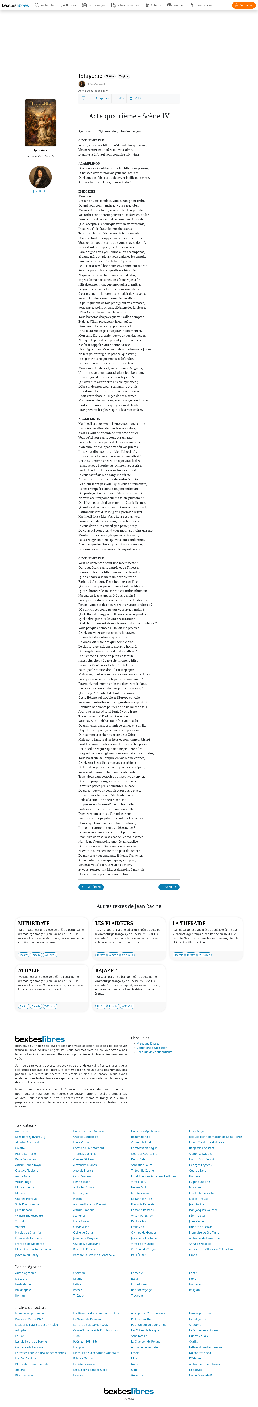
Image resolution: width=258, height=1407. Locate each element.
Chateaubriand (141, 1142)
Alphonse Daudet (200, 1154)
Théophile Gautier (143, 1170)
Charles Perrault (26, 1199)
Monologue (139, 1284)
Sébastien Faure (141, 1165)
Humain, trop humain (29, 1313)
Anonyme (21, 1131)
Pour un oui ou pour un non (149, 1325)
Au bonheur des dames (204, 1364)
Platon (77, 1199)
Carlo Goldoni (82, 1176)
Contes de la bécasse (29, 1347)
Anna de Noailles (200, 1244)
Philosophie (23, 1290)
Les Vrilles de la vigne (145, 1330)
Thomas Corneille (84, 1154)
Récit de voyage (141, 1290)
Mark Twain (81, 1221)
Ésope (193, 1255)
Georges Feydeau (200, 1165)
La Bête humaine (84, 1364)
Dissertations (203, 5)
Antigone (195, 1325)
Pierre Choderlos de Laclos (206, 1142)
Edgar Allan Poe (141, 1199)
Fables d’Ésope (83, 1358)
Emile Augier (197, 1131)
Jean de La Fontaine (144, 1238)
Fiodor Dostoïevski (201, 1159)
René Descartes (25, 1159)
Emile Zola (138, 1227)
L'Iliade (135, 1358)
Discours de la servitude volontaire (96, 1353)
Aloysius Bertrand (27, 1142)
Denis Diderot (140, 1159)
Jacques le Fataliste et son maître (37, 1325)
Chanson (79, 1273)
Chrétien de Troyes (143, 1249)
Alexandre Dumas (85, 1165)
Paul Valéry (138, 1221)
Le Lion (20, 1336)
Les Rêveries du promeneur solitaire (97, 1313)
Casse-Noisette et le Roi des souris (96, 1330)
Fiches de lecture (128, 5)
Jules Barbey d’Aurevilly (30, 1137)
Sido (134, 1370)
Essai (134, 1278)
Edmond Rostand (142, 1210)
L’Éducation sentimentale (31, 1364)
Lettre (77, 1284)
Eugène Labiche (199, 1182)
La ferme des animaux (203, 1330)
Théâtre (110, 76)
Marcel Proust (198, 1199)
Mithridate (33, 923)
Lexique (178, 5)
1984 (76, 1336)
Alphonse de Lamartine (204, 1238)
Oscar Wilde (81, 1227)
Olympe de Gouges (144, 1232)
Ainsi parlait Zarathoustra (148, 1313)
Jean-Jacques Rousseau (204, 1210)
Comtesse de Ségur (144, 1148)
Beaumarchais (140, 1137)
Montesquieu (140, 1193)
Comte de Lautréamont (88, 1148)
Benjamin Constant (201, 1148)
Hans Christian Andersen (89, 1131)
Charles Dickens (83, 1159)
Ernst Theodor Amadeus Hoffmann (154, 1176)
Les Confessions (26, 1358)
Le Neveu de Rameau (87, 1319)
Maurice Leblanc (26, 1187)
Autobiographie (25, 1273)
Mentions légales (148, 1043)
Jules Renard (23, 1210)
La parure (195, 1370)
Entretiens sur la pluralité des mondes (40, 1353)
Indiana (20, 1370)
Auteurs (156, 5)
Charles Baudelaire (85, 1137)
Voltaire (20, 1227)
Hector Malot (140, 1187)
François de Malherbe (29, 1244)
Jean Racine (40, 191)
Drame (77, 1278)
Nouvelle (195, 1284)
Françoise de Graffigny (204, 1232)
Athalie (28, 970)
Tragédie (123, 76)
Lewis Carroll (81, 1142)
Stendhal (79, 1216)
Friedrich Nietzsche (201, 1193)
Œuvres (71, 5)
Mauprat (79, 1347)
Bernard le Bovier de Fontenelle (94, 1255)
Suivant (167, 887)
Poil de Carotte (141, 1319)
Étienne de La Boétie (28, 1238)
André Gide (22, 1176)
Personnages (96, 5)
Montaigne (80, 1193)
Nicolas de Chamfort (28, 1232)
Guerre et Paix (198, 1336)
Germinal (137, 1375)
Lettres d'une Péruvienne (205, 1347)
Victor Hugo (23, 1182)
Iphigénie (40, 150)
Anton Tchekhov (142, 1216)
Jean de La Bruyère (85, 1238)
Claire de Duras (83, 1232)
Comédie (113, 954)
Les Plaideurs (114, 923)
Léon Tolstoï (197, 1216)
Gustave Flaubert (26, 1170)
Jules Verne (196, 1221)
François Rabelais (142, 1204)
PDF (121, 98)
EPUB (137, 98)
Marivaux (195, 1187)
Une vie (78, 1375)
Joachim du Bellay (26, 1255)
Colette (20, 1148)
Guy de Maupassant (86, 1244)
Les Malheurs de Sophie (31, 1341)
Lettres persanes (200, 1313)
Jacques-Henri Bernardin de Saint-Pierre (215, 1137)
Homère (194, 1176)
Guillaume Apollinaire (145, 1131)
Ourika (193, 1341)
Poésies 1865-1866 (85, 1341)
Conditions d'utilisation (152, 1048)
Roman (20, 1295)
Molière (20, 1193)
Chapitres (102, 98)
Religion (194, 1290)
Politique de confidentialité (154, 1052)
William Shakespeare (29, 1216)
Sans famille (139, 1336)
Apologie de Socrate (144, 1347)
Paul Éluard (138, 1255)
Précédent (93, 887)
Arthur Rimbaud (84, 1210)
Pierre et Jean (24, 1375)
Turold (19, 1221)
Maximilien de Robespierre (33, 1249)
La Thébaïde (189, 923)
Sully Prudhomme (27, 1204)
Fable (192, 1278)
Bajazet (106, 970)
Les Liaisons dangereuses (90, 1370)
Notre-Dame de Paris (203, 1375)
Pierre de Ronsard (85, 1249)
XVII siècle (50, 954)
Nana (134, 1364)
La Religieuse (197, 1319)
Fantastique (23, 1284)
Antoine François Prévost (89, 1204)
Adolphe (20, 1330)
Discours (21, 1278)
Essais (135, 1353)
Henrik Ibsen (81, 1182)
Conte (193, 1273)
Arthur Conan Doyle (28, 1165)
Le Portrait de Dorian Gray (90, 1325)
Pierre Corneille (25, 1154)
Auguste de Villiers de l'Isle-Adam (211, 1249)
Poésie (77, 1290)
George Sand (197, 1170)
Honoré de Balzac (200, 1227)
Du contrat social (200, 1353)
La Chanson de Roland (146, 1341)
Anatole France (83, 1170)
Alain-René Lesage (85, 1187)
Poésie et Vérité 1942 (29, 1319)
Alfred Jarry (138, 1182)
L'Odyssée (195, 1358)
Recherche (47, 5)
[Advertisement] (129, 37)
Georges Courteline (144, 1154)
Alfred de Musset (142, 1244)
